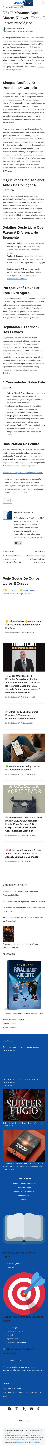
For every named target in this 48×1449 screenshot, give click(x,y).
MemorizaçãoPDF (14, 1263)
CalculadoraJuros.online (16, 1342)
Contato (6, 1400)
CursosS (10, 1335)
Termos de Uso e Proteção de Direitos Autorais (22, 1392)
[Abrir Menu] (5, 3)
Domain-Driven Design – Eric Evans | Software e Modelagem (35, 557)
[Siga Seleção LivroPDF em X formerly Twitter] (20, 543)
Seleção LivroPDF (17, 28)
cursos (24, 1199)
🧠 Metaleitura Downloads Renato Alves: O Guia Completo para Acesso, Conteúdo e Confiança (23, 853)
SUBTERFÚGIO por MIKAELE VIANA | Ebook (23, 1123)
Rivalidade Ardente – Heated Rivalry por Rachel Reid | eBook (24, 1013)
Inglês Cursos (12, 1338)
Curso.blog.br (12, 1328)
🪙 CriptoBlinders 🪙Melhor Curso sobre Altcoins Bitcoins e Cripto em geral (23, 624)
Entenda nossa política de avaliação (28, 1442)
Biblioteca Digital (24, 1187)
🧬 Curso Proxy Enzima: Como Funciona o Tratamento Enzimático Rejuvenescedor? (21, 715)
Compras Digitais (14, 1360)
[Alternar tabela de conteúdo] (7, 500)
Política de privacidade (12, 1388)
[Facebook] (9, 1409)
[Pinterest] (31, 1409)
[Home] (3, 7)
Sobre (5, 1396)
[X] (24, 1409)
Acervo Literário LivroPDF (14, 1020)
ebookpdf (10, 1267)
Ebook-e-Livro (24, 1195)
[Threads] (39, 1409)
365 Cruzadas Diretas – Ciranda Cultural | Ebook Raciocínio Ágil (12, 557)
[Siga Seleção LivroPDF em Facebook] (16, 543)
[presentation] (24, 603)
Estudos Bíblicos (9, 1023)
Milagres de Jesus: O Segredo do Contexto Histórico (24, 901)
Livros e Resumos (10, 1027)
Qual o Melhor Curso (15, 1331)
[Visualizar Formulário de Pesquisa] (43, 2)
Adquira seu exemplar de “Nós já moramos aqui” (23, 472)
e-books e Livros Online (24, 1191)
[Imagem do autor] (4, 28)
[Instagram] (16, 1409)
